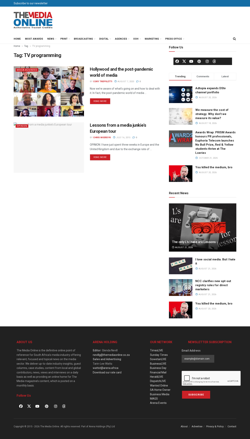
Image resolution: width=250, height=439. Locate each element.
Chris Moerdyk (102, 137)
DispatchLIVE (158, 381)
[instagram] (207, 61)
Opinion (22, 126)
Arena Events (158, 402)
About (184, 426)
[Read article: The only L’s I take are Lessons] (202, 227)
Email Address (191, 350)
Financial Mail (158, 372)
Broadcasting (83, 38)
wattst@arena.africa (105, 368)
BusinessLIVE (158, 363)
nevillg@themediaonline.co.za (111, 354)
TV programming (41, 46)
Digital (104, 38)
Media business (27, 70)
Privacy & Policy (215, 426)
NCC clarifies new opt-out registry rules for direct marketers (213, 285)
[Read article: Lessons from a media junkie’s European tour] (49, 147)
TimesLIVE (156, 350)
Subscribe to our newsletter (31, 3)
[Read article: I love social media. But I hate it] (180, 265)
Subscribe (196, 394)
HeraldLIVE (156, 376)
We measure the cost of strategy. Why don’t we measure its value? (212, 114)
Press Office (173, 38)
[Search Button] (234, 39)
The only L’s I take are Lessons (194, 242)
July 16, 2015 (123, 137)
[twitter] (184, 61)
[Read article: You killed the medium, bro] (180, 310)
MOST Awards (34, 38)
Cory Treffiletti (102, 81)
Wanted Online (159, 385)
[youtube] (191, 61)
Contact (232, 426)
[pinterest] (199, 61)
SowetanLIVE (158, 359)
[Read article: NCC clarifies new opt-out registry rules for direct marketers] (180, 287)
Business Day (158, 368)
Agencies (121, 38)
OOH (135, 38)
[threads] (214, 61)
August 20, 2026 (207, 308)
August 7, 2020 (125, 81)
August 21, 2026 (184, 247)
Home (17, 38)
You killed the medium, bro (213, 167)
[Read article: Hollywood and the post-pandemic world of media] (49, 91)
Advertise (197, 426)
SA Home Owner (160, 389)
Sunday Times (159, 354)
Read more (102, 100)
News (50, 38)
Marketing (152, 38)
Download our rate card (107, 372)
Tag (26, 46)
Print (64, 38)
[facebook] (177, 61)
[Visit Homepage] (33, 20)
